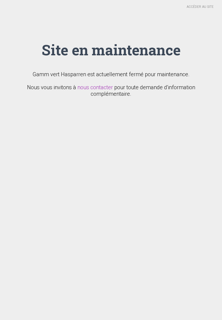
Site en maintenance (111, 49)
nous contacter (95, 87)
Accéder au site (200, 7)
